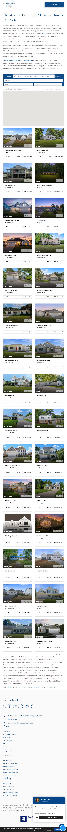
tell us (44, 33)
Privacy (37, 687)
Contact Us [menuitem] (7, 752)
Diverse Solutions (23, 687)
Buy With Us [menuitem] (7, 760)
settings (49, 830)
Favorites (42, 76)
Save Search (17, 76)
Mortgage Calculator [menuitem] (10, 775)
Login (9, 76)
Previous (54, 89)
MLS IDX (10, 687)
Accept (58, 829)
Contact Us (59, 76)
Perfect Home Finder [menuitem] (10, 763)
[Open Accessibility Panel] (63, 828)
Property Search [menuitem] (9, 766)
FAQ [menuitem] (4, 746)
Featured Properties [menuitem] (10, 769)
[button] (33, 103)
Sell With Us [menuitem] (7, 783)
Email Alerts (50, 76)
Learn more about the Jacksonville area (18, 60)
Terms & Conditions (48, 687)
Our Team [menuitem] (6, 737)
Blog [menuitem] (5, 743)
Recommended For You (30, 76)
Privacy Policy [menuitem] (8, 749)
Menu (55, 4)
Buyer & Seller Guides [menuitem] (10, 772)
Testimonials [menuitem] (7, 740)
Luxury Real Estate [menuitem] (9, 734)
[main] (33, 344)
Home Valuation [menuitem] (8, 786)
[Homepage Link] (9, 4)
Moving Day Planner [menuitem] (10, 795)
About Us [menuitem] (6, 731)
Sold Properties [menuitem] (8, 789)
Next (63, 89)
